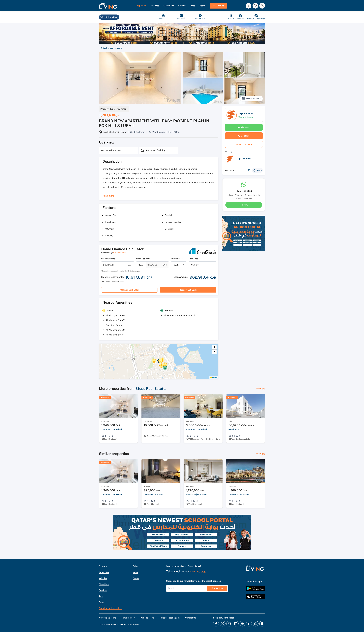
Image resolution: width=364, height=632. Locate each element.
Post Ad (220, 6)
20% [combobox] (140, 265)
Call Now (245, 136)
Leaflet (215, 377)
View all (260, 388)
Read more (108, 195)
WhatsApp (245, 127)
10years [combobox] (194, 265)
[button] (108, 5)
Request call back (188, 290)
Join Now (244, 205)
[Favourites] (255, 6)
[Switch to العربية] (248, 6)
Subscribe (217, 588)
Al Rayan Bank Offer (129, 290)
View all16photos (253, 98)
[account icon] (262, 6)
